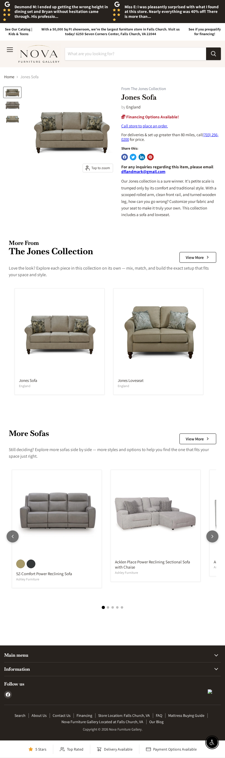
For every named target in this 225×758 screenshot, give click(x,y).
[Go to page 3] (112, 607)
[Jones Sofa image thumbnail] (12, 92)
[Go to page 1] (103, 607)
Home (9, 76)
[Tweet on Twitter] (133, 157)
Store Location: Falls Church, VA (124, 715)
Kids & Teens (19, 34)
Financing (84, 715)
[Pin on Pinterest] (150, 157)
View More (195, 257)
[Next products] (212, 536)
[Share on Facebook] (124, 157)
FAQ (159, 715)
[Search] (213, 53)
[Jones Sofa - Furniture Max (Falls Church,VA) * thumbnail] (12, 105)
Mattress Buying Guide (186, 715)
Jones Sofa (28, 380)
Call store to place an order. (144, 125)
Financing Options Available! (152, 116)
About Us (39, 715)
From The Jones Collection (143, 88)
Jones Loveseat (131, 380)
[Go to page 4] (117, 607)
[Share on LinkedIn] (142, 157)
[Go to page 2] (108, 607)
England (133, 107)
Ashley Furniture (27, 579)
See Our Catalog (17, 29)
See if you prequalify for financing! (205, 31)
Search (20, 715)
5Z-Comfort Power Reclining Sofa (44, 573)
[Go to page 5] (122, 607)
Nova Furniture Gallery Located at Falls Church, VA (102, 721)
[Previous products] (13, 536)
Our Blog (156, 721)
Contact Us (62, 715)
